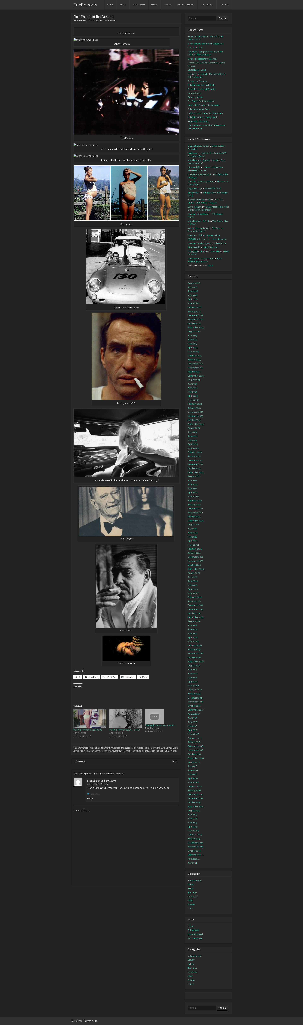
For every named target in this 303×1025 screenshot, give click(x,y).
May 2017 (192, 726)
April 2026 (193, 299)
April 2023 (193, 444)
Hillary (191, 888)
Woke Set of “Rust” (213, 188)
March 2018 (193, 685)
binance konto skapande (199, 200)
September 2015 (195, 806)
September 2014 (196, 855)
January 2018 (194, 694)
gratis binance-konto (99, 781)
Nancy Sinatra (194, 93)
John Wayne (108, 751)
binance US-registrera (198, 214)
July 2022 (192, 480)
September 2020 (196, 569)
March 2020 (193, 593)
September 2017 (195, 710)
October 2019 (194, 613)
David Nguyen (194, 207)
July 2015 (192, 814)
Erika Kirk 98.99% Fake (198, 109)
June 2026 (193, 291)
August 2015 (194, 810)
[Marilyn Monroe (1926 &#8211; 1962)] (125, 718)
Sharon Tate (170, 751)
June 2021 (192, 533)
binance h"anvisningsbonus (201, 181)
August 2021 (194, 524)
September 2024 (196, 376)
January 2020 (194, 601)
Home (110, 5)
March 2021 (193, 545)
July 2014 (192, 863)
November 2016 (195, 750)
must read (139, 5)
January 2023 (194, 456)
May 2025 (192, 343)
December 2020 (195, 557)
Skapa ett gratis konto (198, 146)
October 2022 (194, 468)
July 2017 (192, 718)
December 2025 (195, 315)
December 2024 (195, 363)
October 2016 (194, 754)
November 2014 (195, 847)
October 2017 (194, 706)
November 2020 (195, 561)
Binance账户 (194, 192)
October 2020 (194, 565)
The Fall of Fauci (195, 47)
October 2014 (194, 851)
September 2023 (196, 424)
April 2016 (193, 778)
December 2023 (195, 412)
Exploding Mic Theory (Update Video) (205, 113)
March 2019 (193, 641)
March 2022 (193, 496)
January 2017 (194, 742)
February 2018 (195, 690)
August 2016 (194, 762)
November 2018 (195, 653)
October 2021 (194, 516)
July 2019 (192, 625)
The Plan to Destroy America (201, 101)
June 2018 (193, 673)
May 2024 (192, 392)
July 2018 (192, 669)
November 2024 (195, 368)
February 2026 (195, 307)
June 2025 (193, 339)
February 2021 (195, 549)
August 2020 (194, 573)
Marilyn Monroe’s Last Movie (87, 730)
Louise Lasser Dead (197, 70)
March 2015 (193, 830)
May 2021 (192, 537)
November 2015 (195, 798)
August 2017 (194, 714)
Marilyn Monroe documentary (160, 725)
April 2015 (192, 826)
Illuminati (207, 5)
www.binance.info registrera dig (203, 160)
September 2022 (196, 472)
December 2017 (195, 698)
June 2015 (192, 818)
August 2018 (194, 665)
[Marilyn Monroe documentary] (161, 716)
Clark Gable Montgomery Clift (146, 748)
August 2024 (194, 380)
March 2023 (193, 448)
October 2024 (194, 372)
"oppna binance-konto (198, 228)
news (154, 5)
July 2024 (192, 384)
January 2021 (194, 553)
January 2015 (194, 838)
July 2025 (192, 335)
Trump (191, 908)
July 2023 (192, 432)
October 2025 (194, 323)
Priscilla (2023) (219, 239)
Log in (190, 926)
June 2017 (192, 722)
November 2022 (195, 464)
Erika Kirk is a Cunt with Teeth (201, 85)
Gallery (224, 5)
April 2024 (193, 396)
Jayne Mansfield (81, 751)
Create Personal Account (199, 174)
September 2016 (196, 758)
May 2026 (192, 295)
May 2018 (192, 677)
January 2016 (194, 790)
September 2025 (196, 327)
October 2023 (194, 420)
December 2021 (195, 508)
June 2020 (193, 581)
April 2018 (193, 682)
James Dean (172, 748)
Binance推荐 (194, 167)
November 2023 (195, 416)
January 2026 (194, 311)
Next (175, 761)
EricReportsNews (107, 20)
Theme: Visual (90, 1021)
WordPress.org (195, 938)
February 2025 (195, 355)
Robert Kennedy (156, 751)
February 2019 (195, 645)
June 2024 (193, 388)
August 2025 (194, 331)
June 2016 (193, 770)
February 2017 (195, 738)
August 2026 (194, 283)
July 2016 (192, 766)
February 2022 (195, 500)
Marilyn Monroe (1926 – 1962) (124, 730)
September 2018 (196, 661)
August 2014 (194, 859)
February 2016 (195, 786)
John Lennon (95, 751)
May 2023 (192, 440)
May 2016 (192, 774)
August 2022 (194, 476)
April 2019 (193, 637)
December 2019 (195, 605)
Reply (90, 798)
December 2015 (195, 794)
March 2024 (193, 400)
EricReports (85, 5)
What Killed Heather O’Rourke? (202, 59)
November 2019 (195, 609)
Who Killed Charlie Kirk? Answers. (204, 105)
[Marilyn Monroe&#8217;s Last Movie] (89, 718)
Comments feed (195, 934)
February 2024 (195, 404)
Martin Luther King (139, 751)
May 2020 (192, 585)
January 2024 (194, 408)
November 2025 (195, 319)
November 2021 (195, 512)
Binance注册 (194, 247)
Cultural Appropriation (209, 235)
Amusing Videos (195, 97)
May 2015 (192, 822)
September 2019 (196, 617)
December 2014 (195, 843)
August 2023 (194, 428)
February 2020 (195, 597)
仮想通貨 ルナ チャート (198, 239)
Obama (167, 5)
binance (191, 235)
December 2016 (195, 746)
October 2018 (194, 657)
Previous (79, 761)
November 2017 (195, 702)
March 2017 (193, 734)
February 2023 (195, 452)
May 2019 (192, 633)
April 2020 (193, 589)
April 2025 (193, 347)
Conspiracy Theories (197, 81)
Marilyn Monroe (122, 751)
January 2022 (194, 504)
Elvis (163, 748)
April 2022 (193, 492)
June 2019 (193, 629)
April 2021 (192, 541)
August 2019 (194, 621)
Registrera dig (194, 188)
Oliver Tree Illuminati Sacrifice (202, 89)
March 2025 (193, 351)
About (123, 5)
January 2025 (194, 360)
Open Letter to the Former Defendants (205, 43)
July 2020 (192, 577)
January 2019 (194, 649)
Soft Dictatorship (210, 247)
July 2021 (192, 529)
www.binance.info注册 (198, 221)
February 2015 (195, 835)
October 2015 (194, 802)
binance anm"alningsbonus (201, 258)
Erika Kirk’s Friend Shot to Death (202, 117)
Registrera (192, 153)
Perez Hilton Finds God (198, 121)
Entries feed (193, 930)
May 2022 (192, 488)
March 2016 (193, 782)
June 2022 (193, 484)
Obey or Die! (220, 243)
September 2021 (195, 521)
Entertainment (186, 5)
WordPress (76, 1021)
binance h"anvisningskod (199, 243)
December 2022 (195, 460)
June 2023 (193, 436)
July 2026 (192, 287)
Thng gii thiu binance (198, 251)
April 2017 (192, 730)
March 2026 (193, 303)
